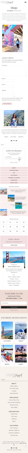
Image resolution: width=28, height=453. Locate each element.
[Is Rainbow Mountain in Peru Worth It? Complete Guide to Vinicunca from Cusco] (4, 212)
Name (4, 78)
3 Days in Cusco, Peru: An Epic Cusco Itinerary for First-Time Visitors (18, 191)
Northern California (14, 430)
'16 (23, 222)
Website (4, 90)
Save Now (14, 245)
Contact (20, 136)
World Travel (14, 414)
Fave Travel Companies (14, 402)
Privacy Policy (15, 443)
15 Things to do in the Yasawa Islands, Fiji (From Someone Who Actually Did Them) (18, 198)
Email (4, 84)
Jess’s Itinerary (14, 285)
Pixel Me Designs (16, 449)
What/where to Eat (14, 281)
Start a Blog (14, 407)
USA (14, 172)
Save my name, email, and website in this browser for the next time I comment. (12, 99)
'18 (10, 227)
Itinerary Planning (14, 177)
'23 (17, 231)
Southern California (14, 433)
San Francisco (14, 428)
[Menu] (25, 2)
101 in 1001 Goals (14, 388)
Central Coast (14, 435)
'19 (17, 227)
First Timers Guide (14, 276)
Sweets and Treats (14, 283)
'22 (10, 231)
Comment (4, 65)
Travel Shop (14, 182)
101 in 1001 (13, 136)
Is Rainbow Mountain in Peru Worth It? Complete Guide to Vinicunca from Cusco (18, 212)
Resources (14, 180)
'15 (17, 222)
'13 (3, 222)
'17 (3, 227)
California (14, 175)
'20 (24, 227)
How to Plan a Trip (14, 400)
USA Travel (14, 416)
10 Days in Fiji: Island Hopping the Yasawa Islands (18, 205)
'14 (10, 222)
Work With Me (14, 393)
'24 (24, 231)
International (14, 170)
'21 (3, 231)
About (6, 136)
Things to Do (14, 279)
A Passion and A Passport (7, 2)
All (14, 274)
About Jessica (14, 386)
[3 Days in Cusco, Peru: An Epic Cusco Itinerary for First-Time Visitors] (4, 191)
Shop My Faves (14, 405)
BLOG (14, 421)
